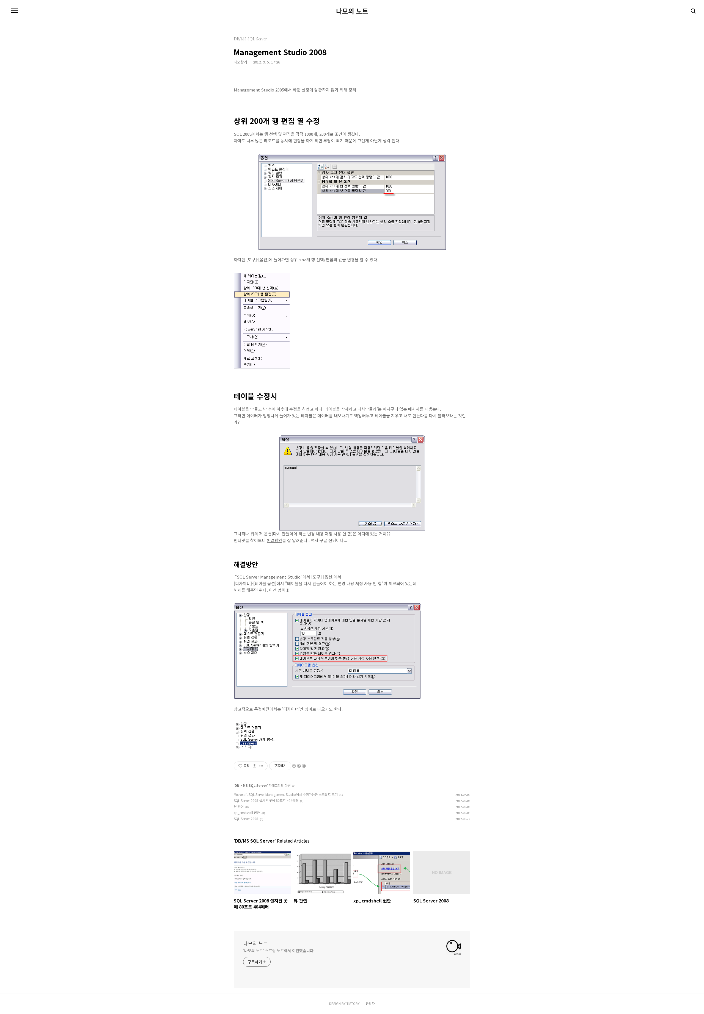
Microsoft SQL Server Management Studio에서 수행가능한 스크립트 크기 (286, 794)
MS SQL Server (255, 785)
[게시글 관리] (261, 766)
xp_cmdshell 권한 (247, 812)
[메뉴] (14, 10)
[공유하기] (254, 766)
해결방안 (274, 540)
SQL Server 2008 (246, 818)
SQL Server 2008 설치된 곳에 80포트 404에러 (266, 800)
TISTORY (353, 1003)
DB (237, 785)
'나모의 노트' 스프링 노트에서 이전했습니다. (279, 950)
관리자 (370, 1003)
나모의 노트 (352, 11)
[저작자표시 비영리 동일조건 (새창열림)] (298, 766)
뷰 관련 (239, 806)
